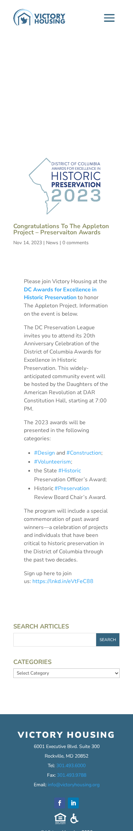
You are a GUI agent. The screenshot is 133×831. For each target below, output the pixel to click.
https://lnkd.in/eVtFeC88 (62, 581)
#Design (44, 453)
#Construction (83, 453)
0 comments (75, 242)
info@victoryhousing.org (74, 784)
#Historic (69, 470)
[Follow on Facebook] (59, 803)
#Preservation (72, 488)
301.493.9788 (71, 775)
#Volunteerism (52, 462)
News (52, 242)
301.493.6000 (71, 765)
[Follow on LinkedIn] (73, 803)
